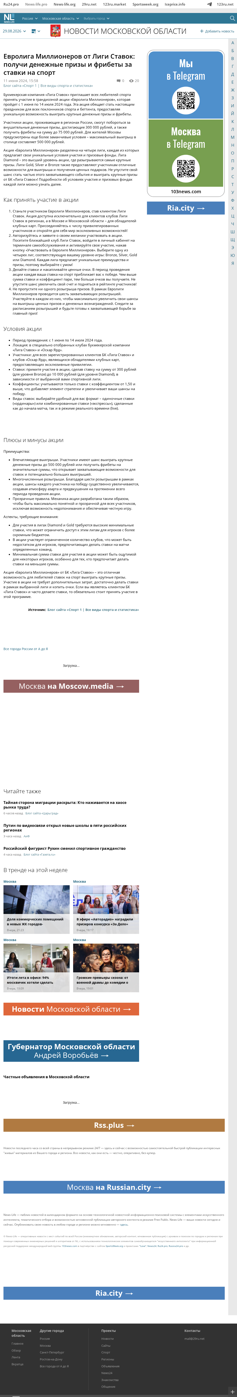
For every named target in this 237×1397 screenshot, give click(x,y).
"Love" (142, 1246)
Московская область (21, 1333)
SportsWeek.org (114, 1246)
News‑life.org (64, 4)
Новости (107, 1339)
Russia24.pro (176, 1246)
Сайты (105, 1345)
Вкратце (17, 1364)
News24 (151, 1246)
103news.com (69, 1246)
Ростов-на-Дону (51, 1359)
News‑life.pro (36, 4)
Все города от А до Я (54, 1366)
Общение (108, 1386)
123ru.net (225, 4)
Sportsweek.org (145, 4)
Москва (45, 1345)
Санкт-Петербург (52, 1352)
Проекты (108, 1330)
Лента (16, 1357)
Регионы (107, 1359)
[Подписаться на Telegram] (209, 4)
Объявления (110, 1366)
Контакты (192, 1330)
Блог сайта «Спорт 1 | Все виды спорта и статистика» (48, 85)
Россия (45, 1339)
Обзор (16, 1350)
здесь (124, 1224)
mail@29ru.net (194, 1339)
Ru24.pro (11, 4)
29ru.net (89, 4)
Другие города (52, 1330)
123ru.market (114, 4)
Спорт (105, 1352)
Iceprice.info (175, 4)
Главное (17, 1343)
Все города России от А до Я (25, 649)
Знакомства (109, 1380)
